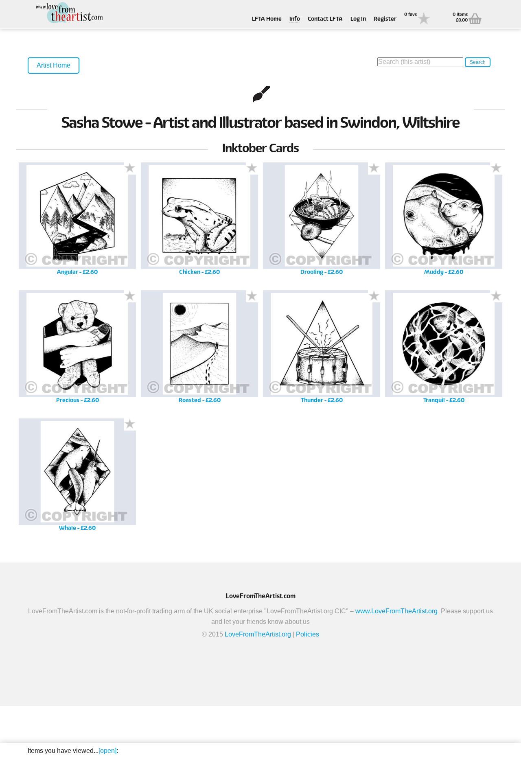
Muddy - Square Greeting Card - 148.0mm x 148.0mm (443, 221)
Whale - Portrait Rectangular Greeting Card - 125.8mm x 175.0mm (77, 478)
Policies (307, 634)
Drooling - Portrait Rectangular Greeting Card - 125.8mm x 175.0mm (321, 222)
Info (294, 19)
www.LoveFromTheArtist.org (396, 611)
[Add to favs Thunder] (374, 296)
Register (385, 19)
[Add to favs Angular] (130, 168)
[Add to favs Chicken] (252, 168)
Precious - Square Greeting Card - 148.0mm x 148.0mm (77, 349)
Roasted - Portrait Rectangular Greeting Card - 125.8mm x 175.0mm (199, 349)
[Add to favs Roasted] (252, 296)
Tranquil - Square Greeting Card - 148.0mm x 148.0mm (444, 349)
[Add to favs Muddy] (496, 168)
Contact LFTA (325, 19)
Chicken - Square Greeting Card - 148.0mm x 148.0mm (200, 221)
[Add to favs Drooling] (374, 168)
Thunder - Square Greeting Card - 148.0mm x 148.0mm (322, 349)
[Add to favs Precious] (130, 296)
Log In (358, 19)
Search (478, 62)
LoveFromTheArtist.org (258, 634)
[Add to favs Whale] (130, 424)
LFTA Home (267, 19)
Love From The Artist (68, 13)
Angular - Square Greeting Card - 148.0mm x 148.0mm (77, 221)
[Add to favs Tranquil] (496, 296)
